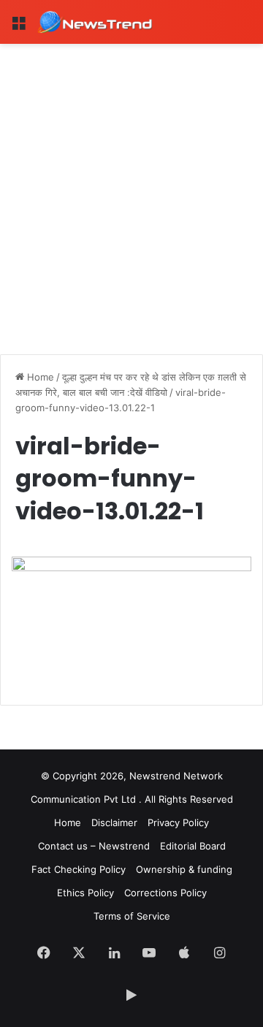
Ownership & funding (184, 869)
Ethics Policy (85, 892)
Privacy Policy (178, 822)
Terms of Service (132, 916)
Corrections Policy (165, 892)
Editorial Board (193, 846)
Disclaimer (114, 822)
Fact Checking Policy (78, 869)
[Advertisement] (131, 182)
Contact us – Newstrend (94, 846)
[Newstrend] (95, 22)
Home (39, 377)
